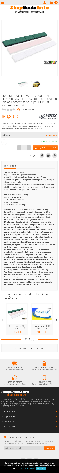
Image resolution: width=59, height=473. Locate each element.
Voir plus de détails (28, 468)
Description (10, 166)
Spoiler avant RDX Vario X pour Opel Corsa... (17, 328)
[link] (42, 155)
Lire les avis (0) (27, 109)
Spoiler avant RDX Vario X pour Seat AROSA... (42, 328)
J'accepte (40, 468)
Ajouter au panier (47, 147)
